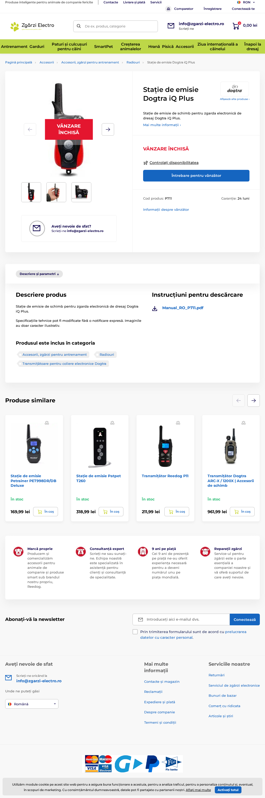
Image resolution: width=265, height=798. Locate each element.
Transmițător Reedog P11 (165, 476)
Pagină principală (18, 62)
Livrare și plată (134, 2)
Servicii (155, 2)
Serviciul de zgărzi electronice (234, 685)
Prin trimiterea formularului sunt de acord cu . (193, 634)
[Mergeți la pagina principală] (33, 26)
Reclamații (153, 692)
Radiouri (133, 62)
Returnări (217, 675)
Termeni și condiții (160, 722)
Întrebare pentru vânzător (196, 175)
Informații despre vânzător (166, 209)
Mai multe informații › (162, 125)
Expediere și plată (159, 702)
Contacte (111, 2)
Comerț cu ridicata (224, 706)
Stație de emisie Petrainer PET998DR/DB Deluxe (33, 481)
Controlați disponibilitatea (174, 162)
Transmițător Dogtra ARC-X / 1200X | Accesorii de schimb (231, 481)
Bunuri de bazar (223, 695)
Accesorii (47, 62)
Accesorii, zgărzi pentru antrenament (90, 62)
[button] (108, 129)
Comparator (183, 9)
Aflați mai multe (198, 790)
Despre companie (159, 712)
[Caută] (79, 26)
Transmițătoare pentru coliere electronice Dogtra (64, 363)
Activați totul (228, 790)
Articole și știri (221, 716)
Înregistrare (213, 9)
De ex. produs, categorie (105, 26)
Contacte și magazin (162, 681)
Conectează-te (243, 9)
